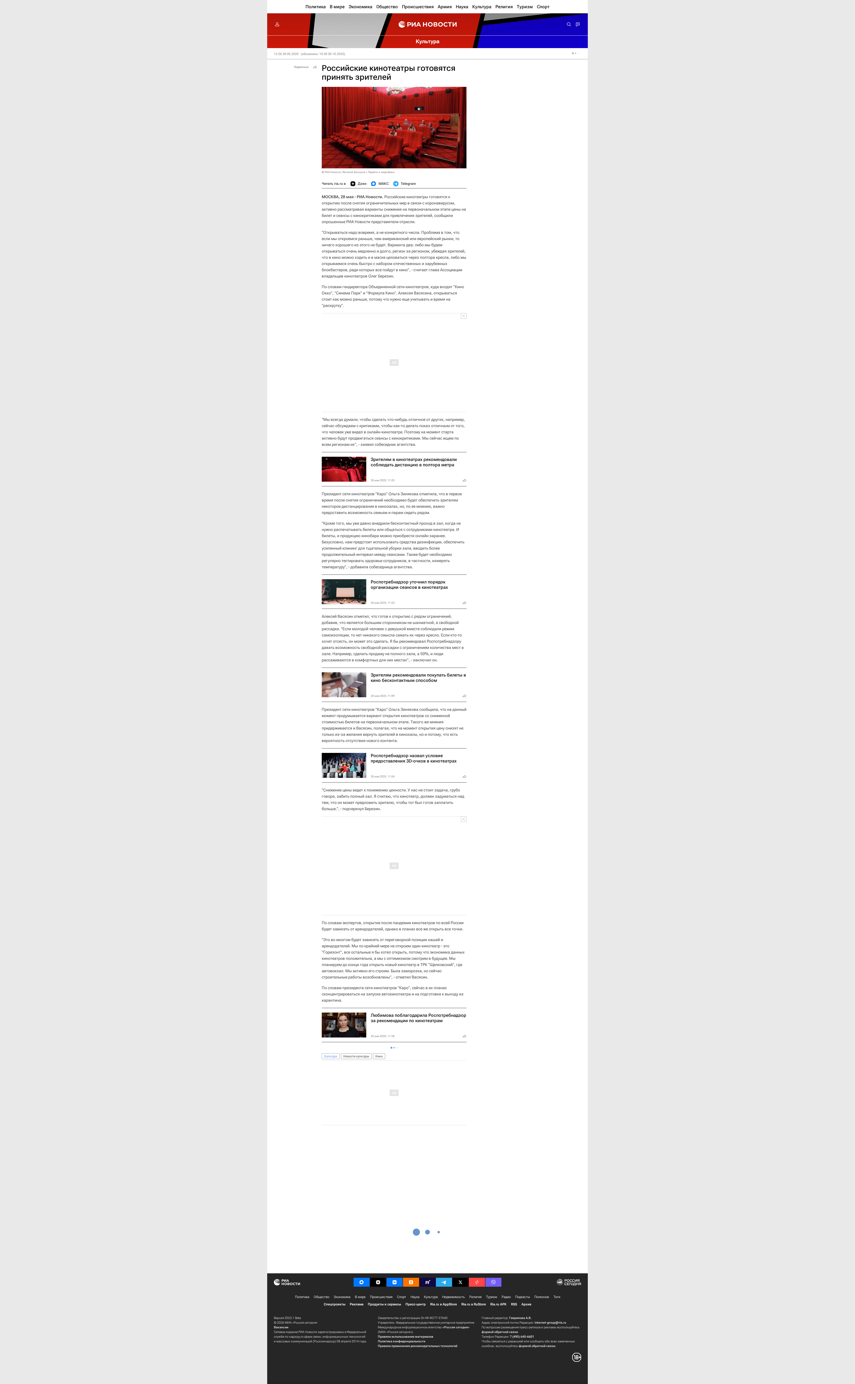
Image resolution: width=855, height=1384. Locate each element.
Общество (321, 1297)
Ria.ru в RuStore (473, 1304)
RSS (514, 1304)
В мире (360, 1297)
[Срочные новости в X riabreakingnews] (477, 1282)
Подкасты (522, 1297)
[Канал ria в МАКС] (362, 1282)
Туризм (491, 1297)
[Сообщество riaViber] (493, 1282)
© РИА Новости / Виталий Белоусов (343, 172)
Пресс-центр (415, 1304)
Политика (302, 1297)
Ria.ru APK (498, 1304)
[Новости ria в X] (460, 1282)
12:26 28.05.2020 (286, 54)
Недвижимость (453, 1297)
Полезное (541, 1297)
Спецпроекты (334, 1304)
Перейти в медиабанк (381, 172)
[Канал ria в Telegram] (444, 1282)
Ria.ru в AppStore (443, 1304)
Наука (415, 1297)
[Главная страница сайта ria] (428, 24)
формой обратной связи (500, 1332)
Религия (475, 1297)
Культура (330, 1056)
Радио (506, 1297)
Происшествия (381, 1297)
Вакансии (281, 1327)
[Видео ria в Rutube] (427, 1282)
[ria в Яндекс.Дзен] (378, 1282)
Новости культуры (356, 1056)
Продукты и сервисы (384, 1304)
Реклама (356, 1304)
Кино (379, 1056)
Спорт (401, 1297)
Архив (526, 1304)
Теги (557, 1297)
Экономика (342, 1297)
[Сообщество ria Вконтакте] (395, 1282)
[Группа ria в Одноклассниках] (411, 1282)
